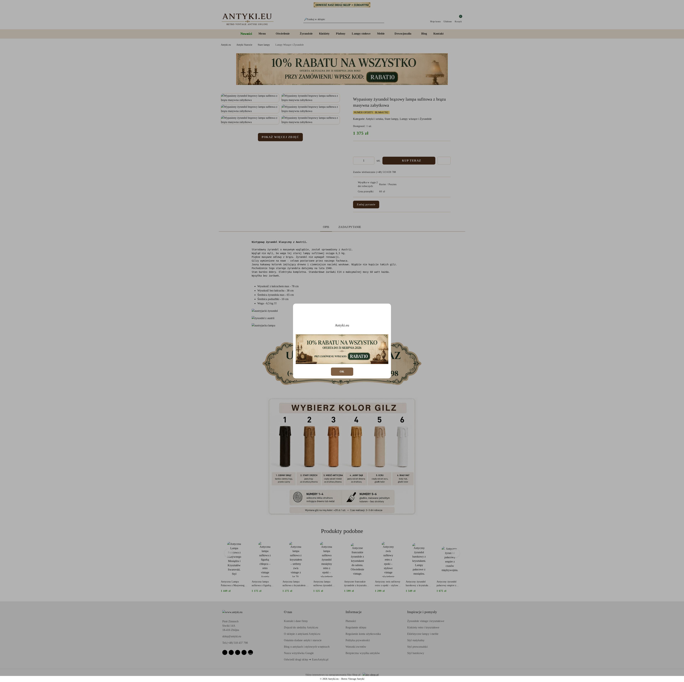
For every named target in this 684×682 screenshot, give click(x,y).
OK (342, 371)
